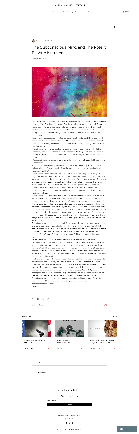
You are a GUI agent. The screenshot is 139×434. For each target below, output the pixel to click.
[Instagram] (73, 423)
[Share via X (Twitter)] (38, 299)
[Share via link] (48, 299)
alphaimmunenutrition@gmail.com (70, 415)
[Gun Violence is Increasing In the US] (36, 328)
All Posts (24, 27)
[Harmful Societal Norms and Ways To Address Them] (102, 328)
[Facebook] (66, 423)
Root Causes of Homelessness (63, 341)
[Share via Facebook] (33, 299)
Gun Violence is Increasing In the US (35, 341)
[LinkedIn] (69, 423)
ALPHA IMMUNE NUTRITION (70, 5)
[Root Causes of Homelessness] (69, 328)
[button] (115, 27)
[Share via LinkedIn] (43, 299)
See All (115, 316)
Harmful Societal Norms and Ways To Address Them (102, 341)
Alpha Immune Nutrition (69, 390)
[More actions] (106, 41)
